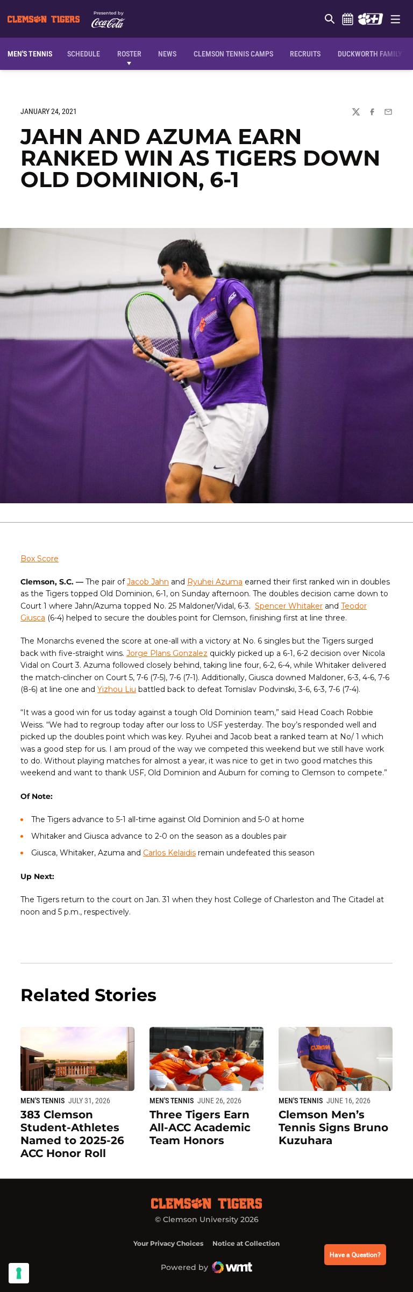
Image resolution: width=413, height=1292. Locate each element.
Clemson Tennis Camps (233, 53)
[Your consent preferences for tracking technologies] (19, 1273)
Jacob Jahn (148, 582)
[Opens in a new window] (370, 19)
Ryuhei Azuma (215, 582)
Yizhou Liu (116, 689)
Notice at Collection (246, 1243)
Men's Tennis (42, 1100)
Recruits (307, 53)
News (167, 53)
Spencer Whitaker (289, 606)
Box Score (39, 558)
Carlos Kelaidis (169, 853)
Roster (129, 53)
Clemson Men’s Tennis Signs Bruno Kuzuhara (333, 1127)
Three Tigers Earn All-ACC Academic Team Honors (200, 1127)
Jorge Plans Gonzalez (167, 653)
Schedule (347, 18)
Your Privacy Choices (168, 1243)
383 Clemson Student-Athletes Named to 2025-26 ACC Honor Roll (72, 1134)
